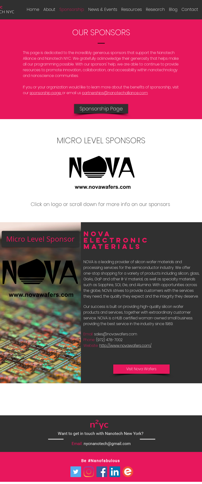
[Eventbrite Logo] (128, 471)
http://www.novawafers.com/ (125, 345)
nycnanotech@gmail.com (107, 443)
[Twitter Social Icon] (75, 471)
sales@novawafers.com (115, 334)
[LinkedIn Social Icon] (114, 471)
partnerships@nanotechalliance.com (115, 93)
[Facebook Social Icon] (101, 471)
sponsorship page (46, 93)
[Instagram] (88, 471)
